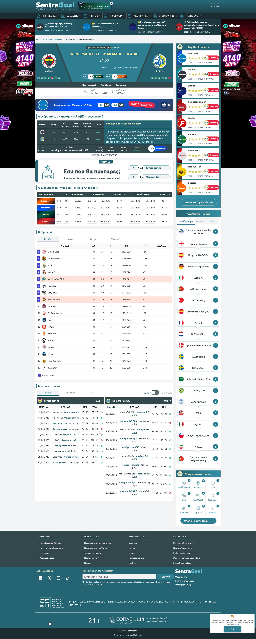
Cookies (236, 624)
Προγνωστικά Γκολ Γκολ (95, 547)
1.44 (59, 221)
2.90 (67, 214)
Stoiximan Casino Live (183, 542)
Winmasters (194, 150)
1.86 (134, 214)
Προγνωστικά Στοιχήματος (52, 547)
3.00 (67, 200)
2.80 (67, 221)
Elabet (191, 85)
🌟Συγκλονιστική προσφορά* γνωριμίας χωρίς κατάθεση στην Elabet (152, 25)
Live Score (44, 552)
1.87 (92, 207)
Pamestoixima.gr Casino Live (186, 557)
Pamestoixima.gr (197, 101)
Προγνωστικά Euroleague (99, 47)
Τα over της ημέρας (93, 552)
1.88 (149, 200)
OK (232, 629)
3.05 (67, 207)
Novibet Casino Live (182, 547)
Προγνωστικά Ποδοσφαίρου (97, 542)
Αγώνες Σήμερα (47, 557)
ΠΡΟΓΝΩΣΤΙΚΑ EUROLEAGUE (52, 39)
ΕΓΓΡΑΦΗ (215, 6)
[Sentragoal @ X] (49, 578)
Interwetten (194, 166)
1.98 (134, 200)
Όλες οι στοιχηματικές (196, 202)
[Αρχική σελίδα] (37, 39)
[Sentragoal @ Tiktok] (67, 578)
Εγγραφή (165, 576)
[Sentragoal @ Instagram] (58, 578)
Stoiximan (193, 53)
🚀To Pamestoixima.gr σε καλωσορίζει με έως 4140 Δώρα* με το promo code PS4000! (201, 25)
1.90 (92, 200)
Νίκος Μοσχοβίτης (131, 123)
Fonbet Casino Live (182, 562)
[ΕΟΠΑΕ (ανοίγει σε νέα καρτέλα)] (138, 620)
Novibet (192, 69)
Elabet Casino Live (181, 552)
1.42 (59, 200)
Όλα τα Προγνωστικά (196, 520)
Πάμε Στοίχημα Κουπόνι (50, 542)
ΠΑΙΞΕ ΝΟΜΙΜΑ (141, 104)
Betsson (192, 182)
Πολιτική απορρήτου (184, 580)
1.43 (59, 214)
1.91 (134, 207)
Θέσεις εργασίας (183, 584)
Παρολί (87, 562)
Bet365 (192, 134)
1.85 (134, 221)
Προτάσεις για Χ (91, 557)
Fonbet (192, 118)
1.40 (59, 207)
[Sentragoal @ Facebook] (40, 578)
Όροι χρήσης (181, 576)
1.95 (105, 200)
